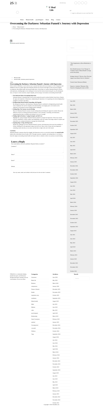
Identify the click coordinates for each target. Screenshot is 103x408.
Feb (11, 82)
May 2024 (72, 194)
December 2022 (74, 263)
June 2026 (72, 101)
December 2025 (74, 117)
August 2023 (73, 230)
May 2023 (72, 242)
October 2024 (73, 174)
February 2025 (73, 157)
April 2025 (72, 149)
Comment (14, 146)
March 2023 (73, 250)
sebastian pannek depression (27, 79)
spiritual (33, 322)
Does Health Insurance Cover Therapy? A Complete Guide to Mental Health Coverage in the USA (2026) (80, 70)
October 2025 (73, 125)
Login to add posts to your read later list (82, 13)
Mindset (33, 307)
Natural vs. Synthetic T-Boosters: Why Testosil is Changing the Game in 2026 (79, 87)
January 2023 (73, 259)
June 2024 (72, 190)
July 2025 (72, 137)
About (47, 19)
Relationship (34, 316)
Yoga (32, 334)
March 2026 (73, 109)
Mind (32, 304)
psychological (39, 19)
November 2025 (74, 121)
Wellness (33, 331)
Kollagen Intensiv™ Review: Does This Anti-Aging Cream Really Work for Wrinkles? (81, 77)
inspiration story (35, 295)
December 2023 (74, 214)
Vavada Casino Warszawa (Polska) (78, 82)
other (32, 310)
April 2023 (72, 246)
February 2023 (73, 255)
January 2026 (73, 113)
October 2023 (73, 222)
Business (33, 283)
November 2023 (74, 218)
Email (13, 160)
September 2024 (74, 178)
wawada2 (33, 328)
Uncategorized (34, 325)
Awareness (33, 277)
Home (22, 19)
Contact (58, 19)
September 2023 (74, 226)
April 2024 (72, 198)
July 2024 (72, 186)
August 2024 (73, 182)
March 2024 (73, 202)
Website (13, 166)
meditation (33, 298)
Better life (33, 280)
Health (32, 292)
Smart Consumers (35, 319)
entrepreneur (34, 286)
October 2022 (73, 271)
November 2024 (74, 170)
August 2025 (73, 133)
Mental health (29, 19)
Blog (52, 19)
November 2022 (74, 267)
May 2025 (72, 145)
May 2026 (72, 105)
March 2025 (73, 153)
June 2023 (72, 238)
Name (13, 154)
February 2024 (73, 206)
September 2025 (74, 129)
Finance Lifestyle (35, 289)
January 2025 (73, 161)
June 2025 (72, 141)
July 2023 (72, 234)
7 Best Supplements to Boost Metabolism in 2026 (80, 64)
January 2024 (73, 210)
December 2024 (74, 165)
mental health (17, 79)
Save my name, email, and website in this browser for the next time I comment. (31, 172)
